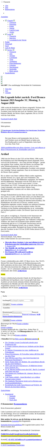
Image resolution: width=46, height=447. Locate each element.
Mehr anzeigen (20, 339)
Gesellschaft (28, 434)
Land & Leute (14, 30)
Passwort (35, 312)
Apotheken (13, 61)
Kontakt (12, 398)
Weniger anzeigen (32, 339)
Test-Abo (8, 89)
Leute (9, 34)
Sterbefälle (13, 69)
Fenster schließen (17, 304)
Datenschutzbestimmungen (12, 316)
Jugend (11, 28)
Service (9, 50)
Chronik (10, 21)
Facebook (4, 119)
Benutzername (7, 312)
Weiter (8, 390)
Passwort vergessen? (29, 314)
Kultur (11, 26)
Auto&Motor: (17, 425)
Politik (7, 42)
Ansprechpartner (12, 436)
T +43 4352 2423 (12, 439)
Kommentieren (20, 404)
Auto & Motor (10, 48)
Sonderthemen (10, 73)
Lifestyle (10, 425)
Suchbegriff (6, 300)
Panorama (12, 24)
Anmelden (4, 17)
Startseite (12, 396)
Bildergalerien (10, 9)
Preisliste (21, 436)
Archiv (11, 32)
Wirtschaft (8, 44)
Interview (12, 38)
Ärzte (11, 59)
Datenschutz (16, 443)
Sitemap (26, 436)
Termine (12, 56)
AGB (38, 314)
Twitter (9, 119)
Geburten (12, 65)
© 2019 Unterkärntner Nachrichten (12, 445)
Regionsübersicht (35, 436)
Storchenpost (13, 67)
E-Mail (14, 119)
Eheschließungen (15, 63)
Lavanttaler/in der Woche (17, 40)
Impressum (4, 443)
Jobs (6, 7)
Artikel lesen (22, 271)
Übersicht (6, 2)
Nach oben (13, 400)
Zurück (3, 390)
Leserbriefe (13, 58)
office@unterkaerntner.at (17, 132)
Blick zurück (13, 71)
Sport (7, 46)
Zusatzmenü (9, 394)
